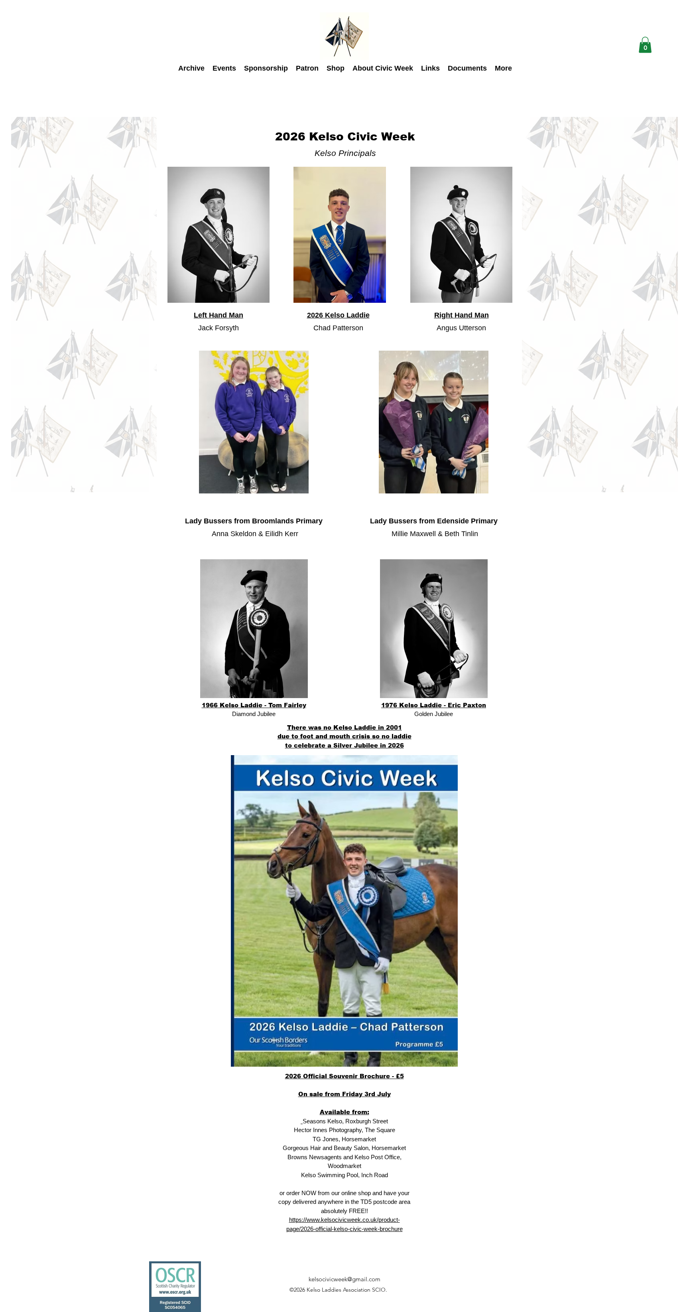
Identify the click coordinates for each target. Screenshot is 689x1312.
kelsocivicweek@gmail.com (344, 1279)
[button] (645, 45)
